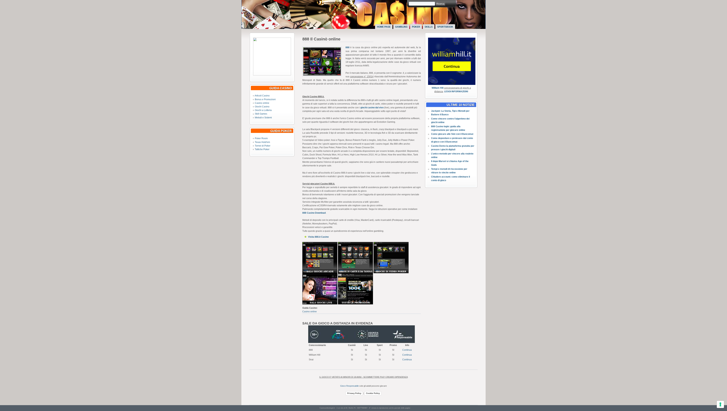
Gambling (401, 27)
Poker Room (261, 138)
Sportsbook (445, 27)
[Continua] (272, 74)
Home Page (384, 27)
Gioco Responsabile (349, 386)
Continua (407, 350)
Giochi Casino (262, 106)
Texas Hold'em (262, 142)
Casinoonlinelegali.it (327, 408)
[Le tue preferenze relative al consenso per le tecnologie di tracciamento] (720, 404)
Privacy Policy (354, 393)
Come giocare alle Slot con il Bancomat (452, 134)
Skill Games (261, 113)
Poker (416, 27)
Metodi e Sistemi (263, 117)
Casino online (262, 103)
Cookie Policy (373, 393)
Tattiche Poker (262, 149)
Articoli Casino (262, 95)
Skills (429, 27)
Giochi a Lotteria (263, 110)
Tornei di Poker (262, 145)
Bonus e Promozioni (265, 99)
